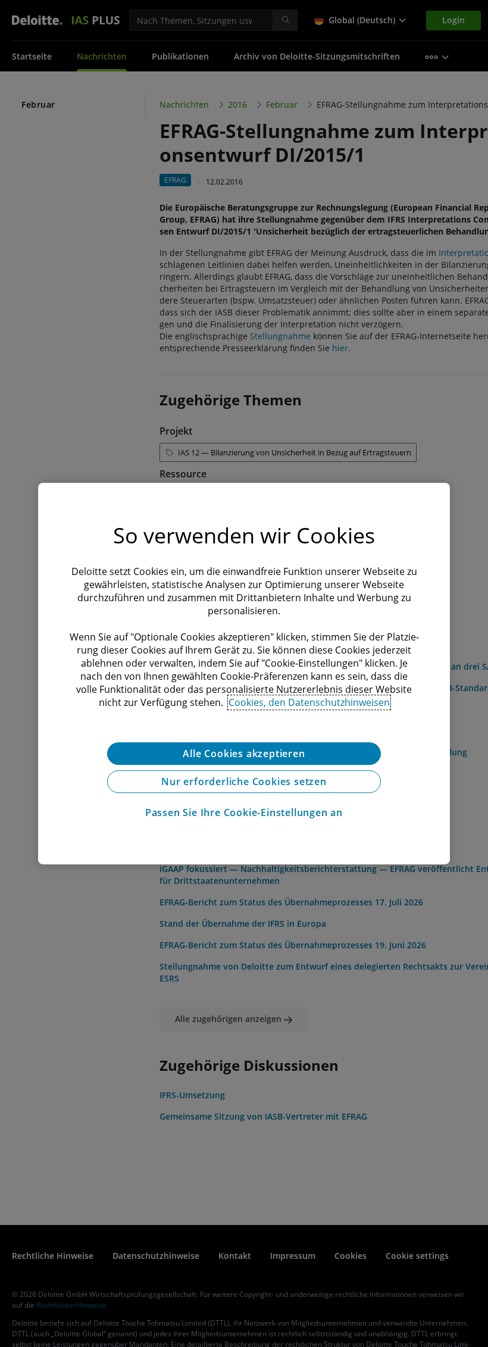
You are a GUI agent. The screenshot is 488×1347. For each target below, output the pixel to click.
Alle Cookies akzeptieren (244, 753)
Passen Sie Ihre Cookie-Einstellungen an (244, 812)
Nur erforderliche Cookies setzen (244, 781)
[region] (244, 674)
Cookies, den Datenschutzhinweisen (309, 702)
